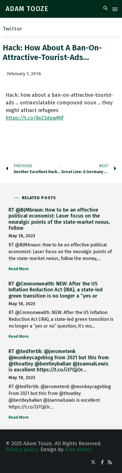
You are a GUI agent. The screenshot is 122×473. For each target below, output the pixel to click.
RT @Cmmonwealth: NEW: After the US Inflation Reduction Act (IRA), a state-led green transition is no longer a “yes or (56, 290)
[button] (105, 8)
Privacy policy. (22, 449)
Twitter (12, 29)
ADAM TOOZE (27, 9)
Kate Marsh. (79, 449)
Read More (19, 268)
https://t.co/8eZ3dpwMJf (34, 118)
